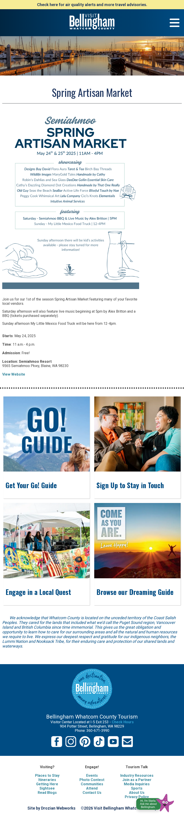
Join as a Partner (136, 780)
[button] (155, 802)
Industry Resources (136, 775)
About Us (137, 792)
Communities (92, 784)
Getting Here (47, 784)
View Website (13, 374)
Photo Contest (91, 780)
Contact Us (92, 792)
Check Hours (123, 722)
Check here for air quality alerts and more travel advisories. (92, 4)
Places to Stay (47, 775)
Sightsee (47, 788)
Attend (92, 788)
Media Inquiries (137, 784)
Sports (136, 788)
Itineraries (47, 780)
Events (92, 775)
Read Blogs (47, 792)
